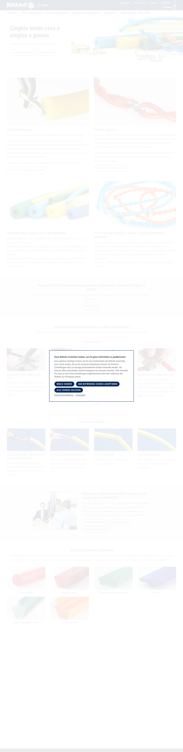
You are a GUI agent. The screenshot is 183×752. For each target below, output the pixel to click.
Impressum (81, 395)
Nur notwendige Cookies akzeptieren (97, 384)
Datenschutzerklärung (64, 395)
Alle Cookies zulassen (69, 390)
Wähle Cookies (64, 384)
